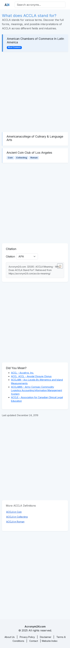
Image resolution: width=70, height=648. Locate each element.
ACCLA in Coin (14, 511)
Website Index (49, 641)
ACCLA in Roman (15, 521)
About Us (10, 637)
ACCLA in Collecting (17, 516)
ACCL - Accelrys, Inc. (22, 372)
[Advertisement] (35, 92)
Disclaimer (45, 637)
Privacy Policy (27, 637)
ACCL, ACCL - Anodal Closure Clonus (31, 376)
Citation (10, 256)
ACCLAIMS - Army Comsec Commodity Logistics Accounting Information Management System (36, 390)
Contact (33, 641)
